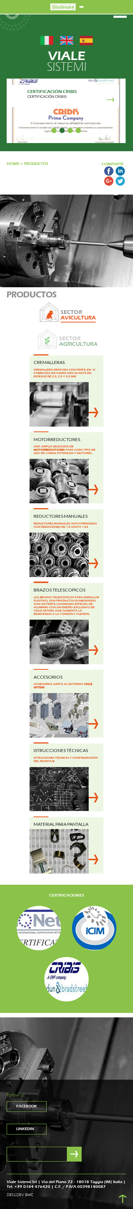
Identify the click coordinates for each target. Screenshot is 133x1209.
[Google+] (108, 184)
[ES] (86, 39)
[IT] (46, 39)
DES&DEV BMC (20, 1195)
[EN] (66, 39)
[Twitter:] (120, 184)
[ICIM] (94, 927)
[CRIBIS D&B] (66, 979)
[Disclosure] (81, 6)
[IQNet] (39, 927)
